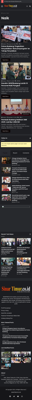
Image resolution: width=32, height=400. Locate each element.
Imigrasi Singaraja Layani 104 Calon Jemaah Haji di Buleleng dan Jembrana (6, 270)
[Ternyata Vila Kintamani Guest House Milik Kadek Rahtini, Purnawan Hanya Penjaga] (6, 170)
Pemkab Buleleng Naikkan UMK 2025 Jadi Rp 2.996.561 (14, 121)
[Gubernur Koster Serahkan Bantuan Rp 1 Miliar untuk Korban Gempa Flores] (8, 242)
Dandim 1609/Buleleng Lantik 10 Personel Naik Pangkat (14, 84)
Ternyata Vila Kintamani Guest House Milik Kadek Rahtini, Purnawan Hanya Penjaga (19, 170)
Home (4, 13)
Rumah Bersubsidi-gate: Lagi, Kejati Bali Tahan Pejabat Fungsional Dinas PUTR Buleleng (21, 197)
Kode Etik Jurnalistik (6, 313)
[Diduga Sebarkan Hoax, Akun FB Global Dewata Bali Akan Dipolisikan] (6, 180)
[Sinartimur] (10, 6)
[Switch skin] (27, 7)
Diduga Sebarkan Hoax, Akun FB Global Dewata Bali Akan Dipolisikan (20, 179)
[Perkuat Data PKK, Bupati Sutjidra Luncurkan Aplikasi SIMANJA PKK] (6, 366)
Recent (15, 153)
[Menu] (2, 7)
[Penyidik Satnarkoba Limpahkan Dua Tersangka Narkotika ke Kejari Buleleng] (24, 261)
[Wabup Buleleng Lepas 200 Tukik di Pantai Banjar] (26, 360)
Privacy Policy (5, 310)
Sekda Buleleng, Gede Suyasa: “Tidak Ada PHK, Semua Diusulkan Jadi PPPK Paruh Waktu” (21, 188)
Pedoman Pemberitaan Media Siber (10, 315)
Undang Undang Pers (6, 318)
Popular (5, 153)
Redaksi (4, 44)
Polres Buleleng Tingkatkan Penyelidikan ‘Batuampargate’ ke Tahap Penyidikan (15, 48)
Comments (26, 153)
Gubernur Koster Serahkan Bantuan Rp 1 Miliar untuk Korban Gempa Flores (8, 250)
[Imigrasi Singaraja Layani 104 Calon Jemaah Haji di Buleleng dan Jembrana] (8, 261)
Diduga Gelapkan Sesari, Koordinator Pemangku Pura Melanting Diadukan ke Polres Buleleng (21, 160)
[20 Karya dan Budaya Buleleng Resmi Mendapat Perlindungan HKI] (24, 242)
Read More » (6, 60)
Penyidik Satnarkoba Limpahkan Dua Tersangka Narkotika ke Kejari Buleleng (23, 269)
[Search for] (30, 7)
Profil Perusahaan (6, 308)
